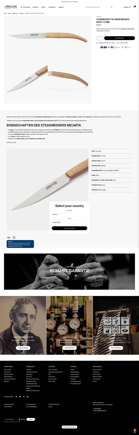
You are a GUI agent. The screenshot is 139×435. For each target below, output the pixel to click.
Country (69, 218)
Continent (69, 210)
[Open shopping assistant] (135, 431)
